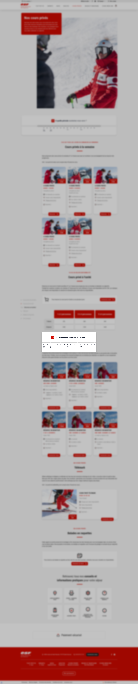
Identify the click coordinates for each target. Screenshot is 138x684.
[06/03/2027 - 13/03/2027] (82, 342)
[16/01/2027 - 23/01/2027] (59, 342)
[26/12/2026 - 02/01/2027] (48, 342)
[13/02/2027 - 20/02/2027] (72, 342)
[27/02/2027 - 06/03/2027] (79, 342)
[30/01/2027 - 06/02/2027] (65, 342)
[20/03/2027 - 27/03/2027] (89, 342)
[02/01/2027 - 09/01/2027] (52, 342)
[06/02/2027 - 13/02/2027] (69, 342)
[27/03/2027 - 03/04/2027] (92, 342)
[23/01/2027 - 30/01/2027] (62, 342)
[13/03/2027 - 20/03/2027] (86, 342)
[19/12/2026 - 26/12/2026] (45, 342)
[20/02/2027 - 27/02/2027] (75, 342)
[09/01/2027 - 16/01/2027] (55, 342)
